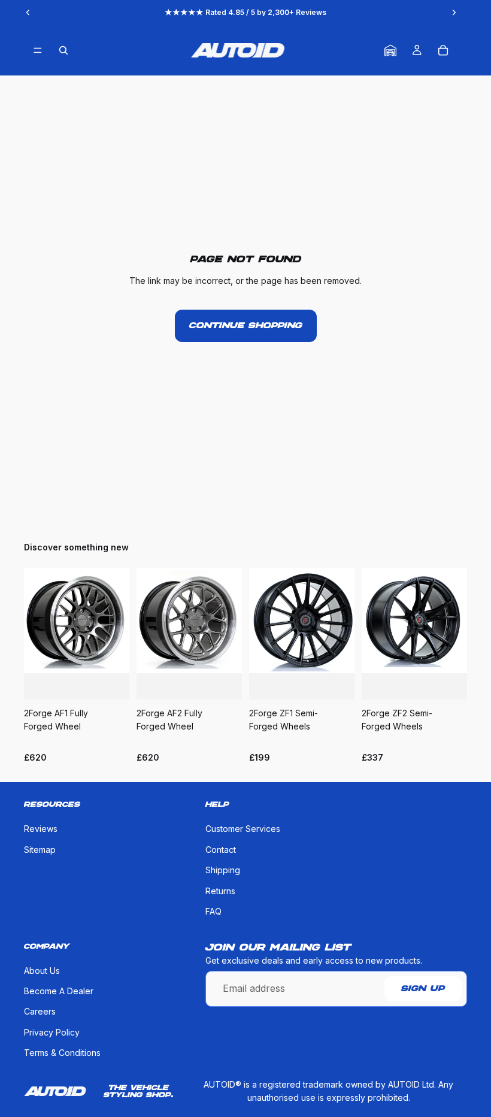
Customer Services (242, 829)
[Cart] (443, 50)
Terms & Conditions (62, 1053)
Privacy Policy (52, 1032)
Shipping (222, 870)
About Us (42, 970)
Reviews (40, 829)
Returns (220, 891)
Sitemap (40, 849)
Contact (220, 849)
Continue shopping (245, 326)
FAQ (213, 911)
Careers (40, 1012)
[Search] (63, 50)
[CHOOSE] (111, 681)
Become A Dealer (58, 991)
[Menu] (37, 50)
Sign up (423, 989)
